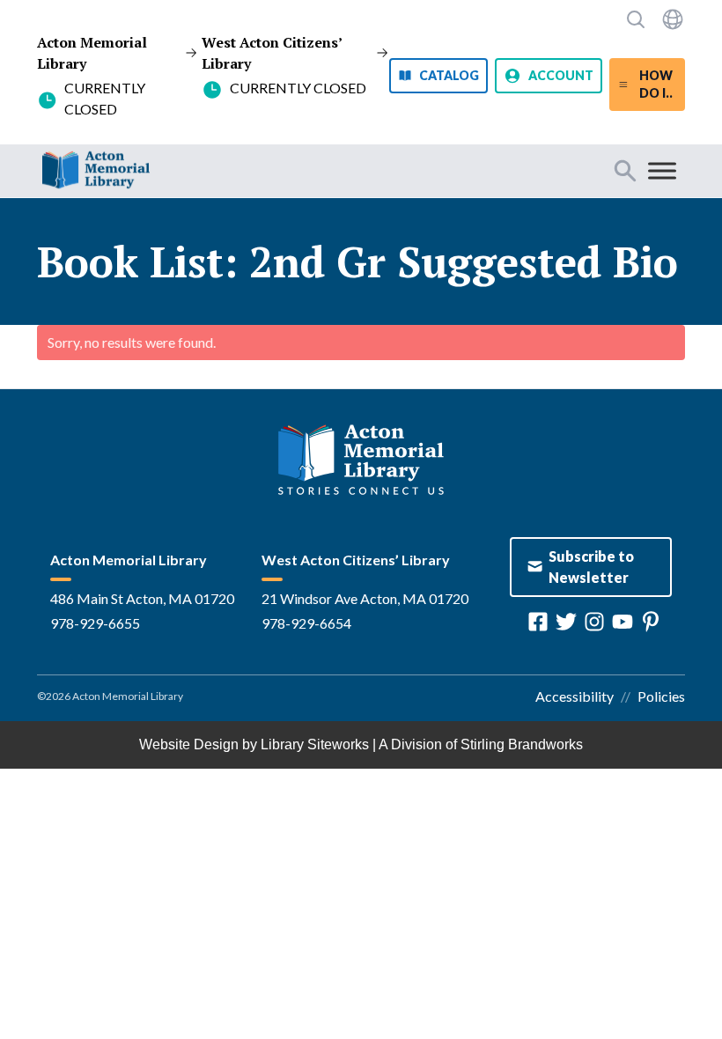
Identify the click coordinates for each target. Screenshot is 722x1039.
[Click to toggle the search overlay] (635, 19)
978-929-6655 (95, 623)
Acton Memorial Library (92, 53)
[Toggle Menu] (662, 170)
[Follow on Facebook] (538, 621)
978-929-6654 (306, 623)
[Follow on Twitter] (566, 621)
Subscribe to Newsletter (591, 567)
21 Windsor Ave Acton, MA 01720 (365, 598)
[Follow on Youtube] (622, 621)
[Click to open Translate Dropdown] (672, 19)
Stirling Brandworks (521, 744)
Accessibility (574, 696)
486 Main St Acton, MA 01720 (142, 598)
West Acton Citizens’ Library (272, 53)
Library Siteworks (315, 744)
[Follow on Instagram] (594, 621)
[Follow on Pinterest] (650, 621)
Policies (661, 696)
